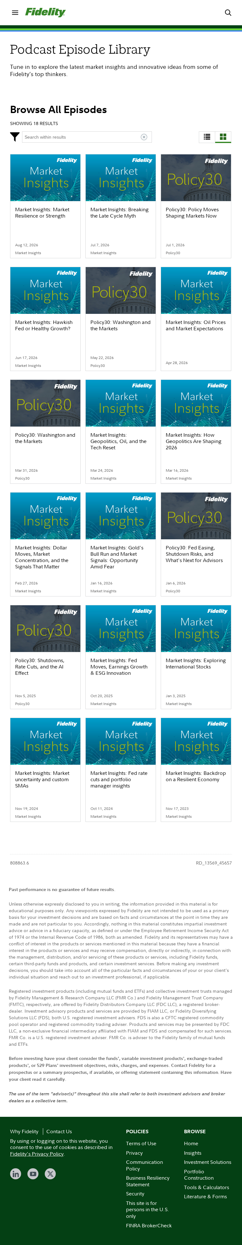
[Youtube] (32, 1173)
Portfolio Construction (199, 1175)
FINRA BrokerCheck (149, 1225)
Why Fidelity (24, 1131)
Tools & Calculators (206, 1187)
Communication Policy (144, 1165)
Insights (192, 1152)
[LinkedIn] (15, 1173)
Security (135, 1193)
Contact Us (59, 1131)
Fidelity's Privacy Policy (37, 1153)
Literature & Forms (205, 1196)
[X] (50, 1173)
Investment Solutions (207, 1161)
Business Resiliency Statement (148, 1181)
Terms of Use (141, 1143)
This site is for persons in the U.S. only (147, 1209)
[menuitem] (15, 12)
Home (191, 1143)
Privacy (134, 1152)
